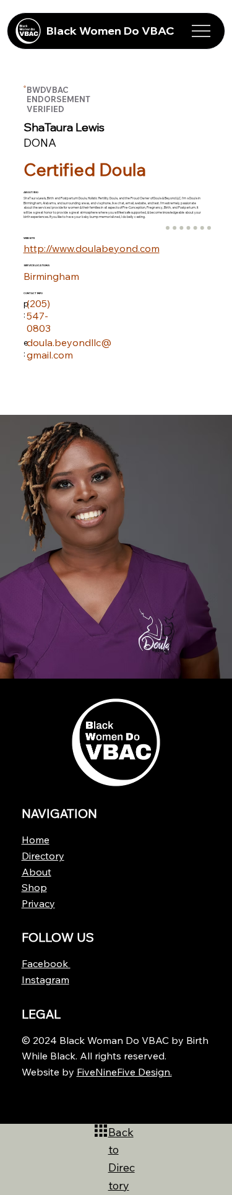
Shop (34, 887)
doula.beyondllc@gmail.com (69, 348)
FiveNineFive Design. (124, 1072)
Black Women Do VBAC (110, 31)
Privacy (38, 903)
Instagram (45, 979)
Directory (43, 856)
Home (35, 839)
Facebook (46, 963)
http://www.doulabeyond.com (92, 248)
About (36, 872)
